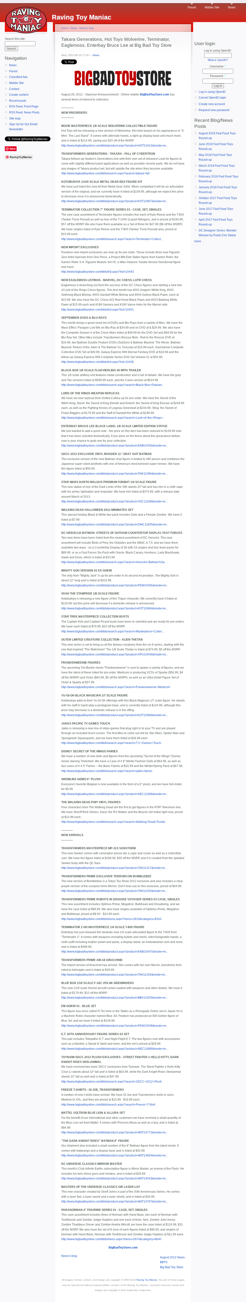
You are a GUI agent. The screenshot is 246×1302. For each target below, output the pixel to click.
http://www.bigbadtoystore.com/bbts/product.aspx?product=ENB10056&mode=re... (114, 445)
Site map (15, 118)
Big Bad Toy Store (171, 1267)
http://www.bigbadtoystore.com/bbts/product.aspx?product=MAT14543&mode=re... (114, 1178)
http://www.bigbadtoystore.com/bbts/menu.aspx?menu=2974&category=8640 (111, 1239)
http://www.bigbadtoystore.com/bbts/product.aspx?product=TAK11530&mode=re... (114, 891)
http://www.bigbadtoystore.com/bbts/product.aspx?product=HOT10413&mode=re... (114, 145)
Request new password (214, 110)
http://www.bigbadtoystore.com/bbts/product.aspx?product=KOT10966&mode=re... (114, 608)
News (231, 7)
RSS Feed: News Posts (24, 112)
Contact (14, 89)
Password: (218, 76)
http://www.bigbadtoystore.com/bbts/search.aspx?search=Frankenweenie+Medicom (115, 687)
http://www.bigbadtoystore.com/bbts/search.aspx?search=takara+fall (105, 173)
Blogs (74, 28)
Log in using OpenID (212, 92)
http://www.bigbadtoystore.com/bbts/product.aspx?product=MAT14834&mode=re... (114, 1155)
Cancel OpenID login (212, 97)
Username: (218, 66)
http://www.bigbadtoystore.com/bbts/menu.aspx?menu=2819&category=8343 (111, 919)
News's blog (87, 28)
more (197, 241)
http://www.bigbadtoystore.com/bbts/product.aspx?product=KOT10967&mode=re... (114, 201)
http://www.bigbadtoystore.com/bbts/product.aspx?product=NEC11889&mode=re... (114, 1048)
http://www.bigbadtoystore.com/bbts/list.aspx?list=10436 (97, 362)
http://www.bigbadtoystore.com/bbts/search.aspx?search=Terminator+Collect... (112, 239)
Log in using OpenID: (218, 50)
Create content (18, 94)
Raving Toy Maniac (146, 1279)
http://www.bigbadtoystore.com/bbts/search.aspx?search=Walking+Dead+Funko (113, 822)
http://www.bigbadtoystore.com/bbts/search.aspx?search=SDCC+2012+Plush (111, 1081)
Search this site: (15, 39)
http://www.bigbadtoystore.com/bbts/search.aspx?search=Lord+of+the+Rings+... (113, 417)
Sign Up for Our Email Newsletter (23, 127)
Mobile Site (212, 7)
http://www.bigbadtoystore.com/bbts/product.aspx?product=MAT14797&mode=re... (114, 1201)
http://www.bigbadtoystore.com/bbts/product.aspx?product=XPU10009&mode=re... (114, 654)
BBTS (163, 1262)
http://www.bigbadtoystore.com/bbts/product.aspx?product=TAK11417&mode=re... (114, 868)
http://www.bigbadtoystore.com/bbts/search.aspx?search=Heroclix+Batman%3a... (114, 562)
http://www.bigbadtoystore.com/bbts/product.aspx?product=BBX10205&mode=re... (114, 997)
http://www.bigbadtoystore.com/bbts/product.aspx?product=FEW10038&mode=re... (114, 1025)
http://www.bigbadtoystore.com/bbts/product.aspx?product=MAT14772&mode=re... (114, 1132)
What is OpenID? (218, 60)
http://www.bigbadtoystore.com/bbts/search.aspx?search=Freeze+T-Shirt (108, 1104)
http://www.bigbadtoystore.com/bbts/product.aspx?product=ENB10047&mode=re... (114, 951)
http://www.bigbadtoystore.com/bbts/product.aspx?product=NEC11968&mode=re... (114, 794)
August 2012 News (172, 1257)
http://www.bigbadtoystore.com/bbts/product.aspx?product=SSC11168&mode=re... (114, 501)
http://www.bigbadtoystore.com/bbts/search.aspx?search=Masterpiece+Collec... (112, 631)
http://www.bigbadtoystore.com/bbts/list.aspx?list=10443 (97, 271)
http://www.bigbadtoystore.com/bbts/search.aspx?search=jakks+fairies (106, 771)
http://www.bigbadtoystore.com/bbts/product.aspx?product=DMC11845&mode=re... (115, 524)
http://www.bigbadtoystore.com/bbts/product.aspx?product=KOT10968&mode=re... (114, 715)
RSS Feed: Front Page (23, 106)
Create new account (212, 104)
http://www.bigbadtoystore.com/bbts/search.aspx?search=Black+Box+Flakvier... (112, 385)
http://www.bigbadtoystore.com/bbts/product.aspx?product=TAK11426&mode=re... (114, 974)
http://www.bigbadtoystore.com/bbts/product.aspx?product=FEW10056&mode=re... (114, 585)
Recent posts (17, 100)
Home (64, 28)
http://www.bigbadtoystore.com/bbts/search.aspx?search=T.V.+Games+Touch (111, 743)
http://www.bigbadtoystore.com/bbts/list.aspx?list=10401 (97, 309)
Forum (192, 7)
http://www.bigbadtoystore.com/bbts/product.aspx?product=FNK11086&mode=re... (114, 473)
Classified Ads (18, 77)
